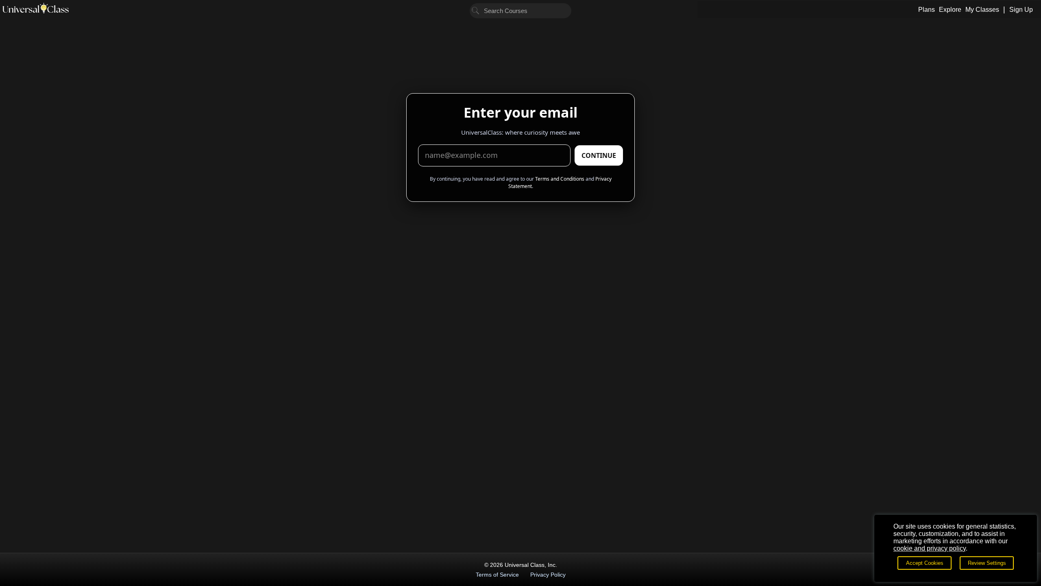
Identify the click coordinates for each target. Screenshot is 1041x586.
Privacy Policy (548, 574)
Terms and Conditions (559, 178)
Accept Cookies (924, 563)
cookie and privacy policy (929, 548)
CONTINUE (598, 155)
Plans (926, 9)
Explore (950, 9)
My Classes (982, 9)
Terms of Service (497, 574)
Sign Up (1021, 9)
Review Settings (987, 563)
